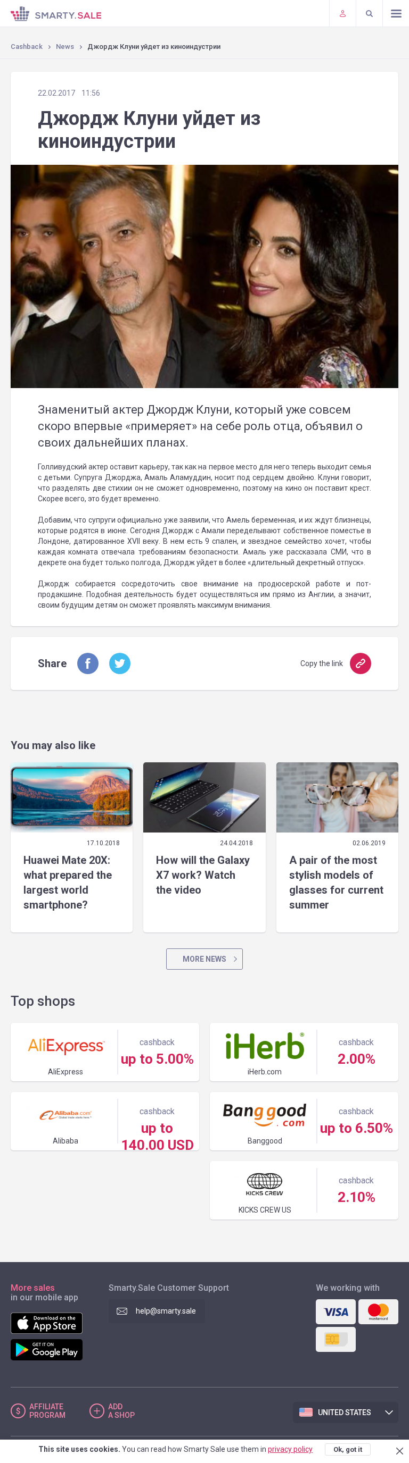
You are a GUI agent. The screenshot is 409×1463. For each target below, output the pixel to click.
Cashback (27, 47)
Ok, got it (347, 1449)
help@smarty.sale (166, 1311)
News (65, 47)
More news (204, 959)
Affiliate (47, 1410)
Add (121, 1410)
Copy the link (321, 663)
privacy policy (290, 1449)
